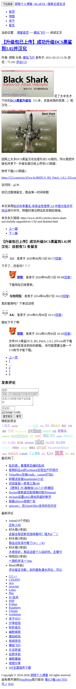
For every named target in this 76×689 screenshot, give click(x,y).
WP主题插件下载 (20, 667)
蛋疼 (4, 431)
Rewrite (23, 425)
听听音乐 (15, 627)
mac (42, 425)
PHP (11, 600)
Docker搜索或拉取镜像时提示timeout (32, 492)
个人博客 (34, 453)
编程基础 (15, 658)
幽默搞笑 (15, 632)
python (35, 430)
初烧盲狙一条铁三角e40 (24, 483)
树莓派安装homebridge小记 (26, 479)
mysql (41, 447)
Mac (11, 593)
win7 (38, 435)
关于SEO (14, 618)
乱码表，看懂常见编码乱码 (26, 465)
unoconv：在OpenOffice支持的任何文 (32, 505)
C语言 (6, 425)
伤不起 (20, 443)
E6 (47, 425)
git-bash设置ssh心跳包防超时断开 (30, 496)
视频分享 (15, 663)
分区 (31, 436)
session (24, 447)
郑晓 (20, 277)
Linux (12, 589)
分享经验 (15, 623)
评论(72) (21, 62)
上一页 (13, 357)
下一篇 (13, 233)
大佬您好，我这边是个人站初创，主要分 (35, 552)
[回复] (58, 258)
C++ (50, 453)
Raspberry (15, 607)
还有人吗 (15, 525)
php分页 (50, 442)
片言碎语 (15, 649)
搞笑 (59, 452)
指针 (64, 425)
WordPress (25, 679)
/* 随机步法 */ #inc (20, 560)
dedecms (6, 436)
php (39, 441)
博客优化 (55, 425)
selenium (29, 442)
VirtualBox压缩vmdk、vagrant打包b (31, 474)
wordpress (19, 435)
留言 (12, 25)
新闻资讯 (15, 640)
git (30, 425)
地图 (12, 16)
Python (13, 604)
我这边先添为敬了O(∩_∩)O (27, 543)
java (11, 583)
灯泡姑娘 (23, 454)
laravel (47, 430)
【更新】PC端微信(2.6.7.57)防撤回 (31, 488)
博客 (72, 454)
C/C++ (13, 576)
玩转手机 (15, 654)
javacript (14, 586)
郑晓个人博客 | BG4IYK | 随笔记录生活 (40, 4)
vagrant (6, 447)
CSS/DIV (14, 579)
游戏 (67, 454)
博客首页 (23, 32)
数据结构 (13, 453)
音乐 (44, 454)
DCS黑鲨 (12, 443)
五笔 (70, 426)
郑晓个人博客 (39, 675)
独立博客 (60, 442)
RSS (11, 684)
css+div (15, 426)
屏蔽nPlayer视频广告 (22, 501)
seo (35, 425)
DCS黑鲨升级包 (20, 100)
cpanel (59, 436)
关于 (12, 20)
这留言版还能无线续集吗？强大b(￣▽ (33, 534)
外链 (11, 430)
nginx (15, 447)
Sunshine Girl (21, 431)
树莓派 (62, 430)
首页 (12, 11)
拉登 (54, 431)
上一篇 (13, 228)
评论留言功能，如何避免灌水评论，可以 (35, 569)
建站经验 (15, 636)
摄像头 (32, 448)
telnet (4, 454)
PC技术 (13, 597)
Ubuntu (13, 611)
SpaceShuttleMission (58, 447)
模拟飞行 (39, 32)
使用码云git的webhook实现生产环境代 (33, 470)
